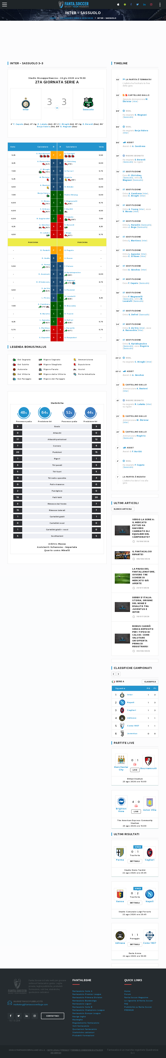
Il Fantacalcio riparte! (142, 553)
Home (53, 18)
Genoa (120, 901)
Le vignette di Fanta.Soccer (138, 1000)
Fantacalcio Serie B (82, 1007)
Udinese (131, 717)
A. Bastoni (45, 185)
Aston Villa (149, 810)
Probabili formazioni (83, 1035)
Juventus (132, 733)
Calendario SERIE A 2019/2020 (76, 18)
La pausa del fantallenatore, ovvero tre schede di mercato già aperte (143, 576)
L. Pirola (46, 298)
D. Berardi (88, 124)
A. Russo (68, 258)
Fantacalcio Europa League (86, 1013)
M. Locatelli (70, 296)
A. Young (46, 264)
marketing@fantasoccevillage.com (30, 1004)
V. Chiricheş (70, 161)
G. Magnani (65, 126)
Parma (120, 860)
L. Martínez (44, 328)
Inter (26, 109)
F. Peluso (68, 266)
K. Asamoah (44, 274)
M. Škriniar (45, 177)
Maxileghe (77, 1019)
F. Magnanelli (70, 201)
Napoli (130, 702)
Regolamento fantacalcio (85, 1022)
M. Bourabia (70, 305)
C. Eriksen (45, 209)
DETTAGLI (135, 861)
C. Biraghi (64, 124)
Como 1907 (133, 725)
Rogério (68, 177)
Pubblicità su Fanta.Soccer (138, 1007)
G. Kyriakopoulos (72, 272)
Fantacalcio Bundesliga (84, 1000)
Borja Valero (43, 126)
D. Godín (46, 258)
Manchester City (121, 768)
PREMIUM (129, 1010)
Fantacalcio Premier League (86, 994)
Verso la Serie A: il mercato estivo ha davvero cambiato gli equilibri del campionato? (143, 528)
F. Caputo (18, 124)
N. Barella (45, 313)
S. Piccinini (69, 290)
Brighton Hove (121, 810)
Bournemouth (148, 768)
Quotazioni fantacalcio (84, 1029)
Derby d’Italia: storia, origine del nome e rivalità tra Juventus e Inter (142, 605)
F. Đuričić (68, 209)
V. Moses (45, 201)
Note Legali (53, 1050)
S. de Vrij (46, 288)
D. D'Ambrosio (43, 282)
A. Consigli (69, 153)
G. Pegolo (69, 250)
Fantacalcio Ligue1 (81, 1003)
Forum (127, 994)
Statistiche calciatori (83, 1032)
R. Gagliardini (43, 218)
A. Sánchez (44, 225)
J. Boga (67, 232)
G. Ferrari (69, 171)
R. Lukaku (42, 124)
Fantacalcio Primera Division (87, 997)
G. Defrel (68, 320)
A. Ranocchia (43, 161)
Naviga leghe (79, 1016)
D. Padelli (45, 250)
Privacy (65, 1050)
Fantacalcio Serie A (82, 991)
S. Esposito (44, 337)
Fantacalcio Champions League (88, 1010)
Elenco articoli (123, 509)
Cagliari (131, 710)
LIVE (135, 769)
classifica (150, 681)
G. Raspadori (70, 337)
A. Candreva (44, 304)
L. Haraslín (69, 328)
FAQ (126, 1003)
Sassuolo (88, 109)
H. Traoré (68, 313)
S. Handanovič (43, 153)
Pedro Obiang (71, 194)
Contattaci (52, 1015)
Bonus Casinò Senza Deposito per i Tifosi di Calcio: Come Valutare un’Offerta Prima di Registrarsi (143, 636)
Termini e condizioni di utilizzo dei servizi (77, 1051)
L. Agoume (45, 320)
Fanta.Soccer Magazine (136, 997)
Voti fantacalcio (80, 1025)
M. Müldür (69, 186)
